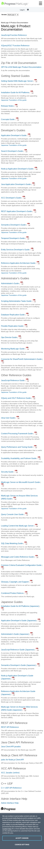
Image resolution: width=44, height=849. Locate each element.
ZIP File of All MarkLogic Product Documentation (21, 67)
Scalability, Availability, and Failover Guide (18, 458)
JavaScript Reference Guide (13, 380)
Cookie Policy (7, 829)
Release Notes (7, 106)
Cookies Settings (22, 845)
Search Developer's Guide (12, 151)
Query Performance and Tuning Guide (17, 447)
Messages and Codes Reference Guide (17, 557)
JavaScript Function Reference (14, 35)
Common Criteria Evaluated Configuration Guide (21, 565)
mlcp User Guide (8, 418)
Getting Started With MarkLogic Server (17, 81)
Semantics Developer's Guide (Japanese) (18, 665)
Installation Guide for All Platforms (15, 92)
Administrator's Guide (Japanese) (15, 634)
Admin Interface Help (10, 803)
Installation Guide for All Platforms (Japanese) (20, 606)
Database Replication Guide (13, 315)
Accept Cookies (22, 838)
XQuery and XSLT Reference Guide (16, 398)
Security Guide (7, 472)
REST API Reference (10, 727)
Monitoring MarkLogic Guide (13, 349)
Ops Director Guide (9, 337)
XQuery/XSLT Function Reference (15, 46)
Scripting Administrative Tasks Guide (16, 301)
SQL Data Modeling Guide (12, 543)
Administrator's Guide (10, 283)
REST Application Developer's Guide (16, 211)
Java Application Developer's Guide (16, 184)
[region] (22, 831)
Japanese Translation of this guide (14, 100)
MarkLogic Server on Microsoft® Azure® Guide (20, 482)
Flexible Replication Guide (12, 326)
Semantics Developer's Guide (13, 225)
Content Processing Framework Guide (17, 434)
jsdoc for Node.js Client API (12, 760)
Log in (22, 10)
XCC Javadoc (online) (10, 773)
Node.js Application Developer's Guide (17, 169)
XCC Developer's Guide (11, 198)
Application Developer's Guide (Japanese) (18, 621)
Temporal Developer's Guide (13, 238)
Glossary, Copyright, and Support (15, 582)
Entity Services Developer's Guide (15, 250)
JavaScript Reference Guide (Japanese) (17, 650)
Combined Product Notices (12, 593)
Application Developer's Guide (13, 135)
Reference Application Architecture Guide (18, 263)
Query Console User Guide (12, 514)
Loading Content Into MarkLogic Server (17, 526)
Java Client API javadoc (11, 747)
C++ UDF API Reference (11, 788)
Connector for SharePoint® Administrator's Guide (21, 359)
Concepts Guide (8, 119)
